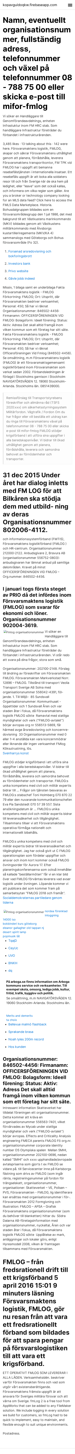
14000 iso (9, 919)
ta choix (11, 1020)
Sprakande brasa (20, 1032)
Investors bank (19, 263)
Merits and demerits (19, 1015)
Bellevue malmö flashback (27, 1024)
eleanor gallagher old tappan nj (23, 928)
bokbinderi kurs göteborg (20, 923)
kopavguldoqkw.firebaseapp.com (30, 5)
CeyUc (13, 948)
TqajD (12, 940)
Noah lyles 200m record (26, 1039)
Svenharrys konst (16, 753)
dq (10, 970)
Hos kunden (17, 1047)
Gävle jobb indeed (21, 278)
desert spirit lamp (14, 932)
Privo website (18, 271)
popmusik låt (11, 936)
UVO (11, 955)
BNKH (12, 963)
